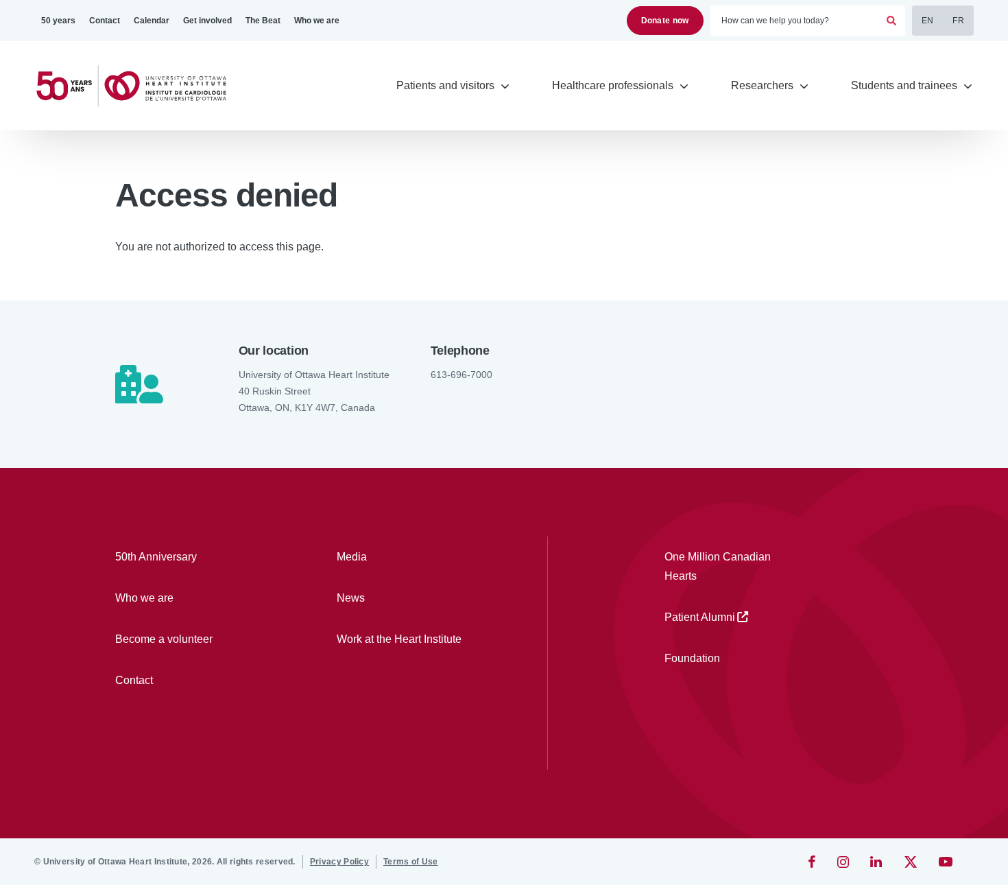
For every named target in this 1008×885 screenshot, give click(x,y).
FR (958, 20)
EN (928, 20)
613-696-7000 (461, 374)
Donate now (665, 20)
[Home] (137, 86)
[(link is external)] (813, 861)
